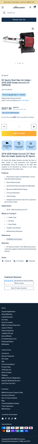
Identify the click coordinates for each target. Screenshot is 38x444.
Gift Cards (5, 359)
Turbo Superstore (7, 406)
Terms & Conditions (8, 364)
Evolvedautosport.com (9, 339)
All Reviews (5, 344)
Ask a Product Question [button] (19, 288)
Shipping (4, 375)
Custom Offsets (7, 328)
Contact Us (5, 353)
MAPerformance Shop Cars (11, 325)
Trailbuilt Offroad (7, 333)
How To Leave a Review (9, 398)
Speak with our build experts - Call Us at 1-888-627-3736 (19, 2)
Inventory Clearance (8, 395)
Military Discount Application (11, 378)
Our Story (5, 320)
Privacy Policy (6, 367)
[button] (34, 7)
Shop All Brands (7, 314)
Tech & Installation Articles (10, 403)
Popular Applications (8, 311)
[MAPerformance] (19, 7)
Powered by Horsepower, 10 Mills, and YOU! (16, 441)
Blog (3, 401)
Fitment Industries (8, 330)
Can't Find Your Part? (8, 383)
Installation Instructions (14, 239)
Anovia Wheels (6, 336)
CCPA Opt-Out (6, 370)
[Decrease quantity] (4, 126)
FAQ (3, 361)
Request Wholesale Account (11, 380)
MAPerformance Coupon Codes (12, 392)
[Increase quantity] (33, 126)
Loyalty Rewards (7, 317)
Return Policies (7, 372)
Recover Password (8, 356)
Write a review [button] (19, 283)
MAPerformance (19, 439)
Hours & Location (7, 322)
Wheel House (6, 409)
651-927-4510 (24, 100)
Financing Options (7, 341)
